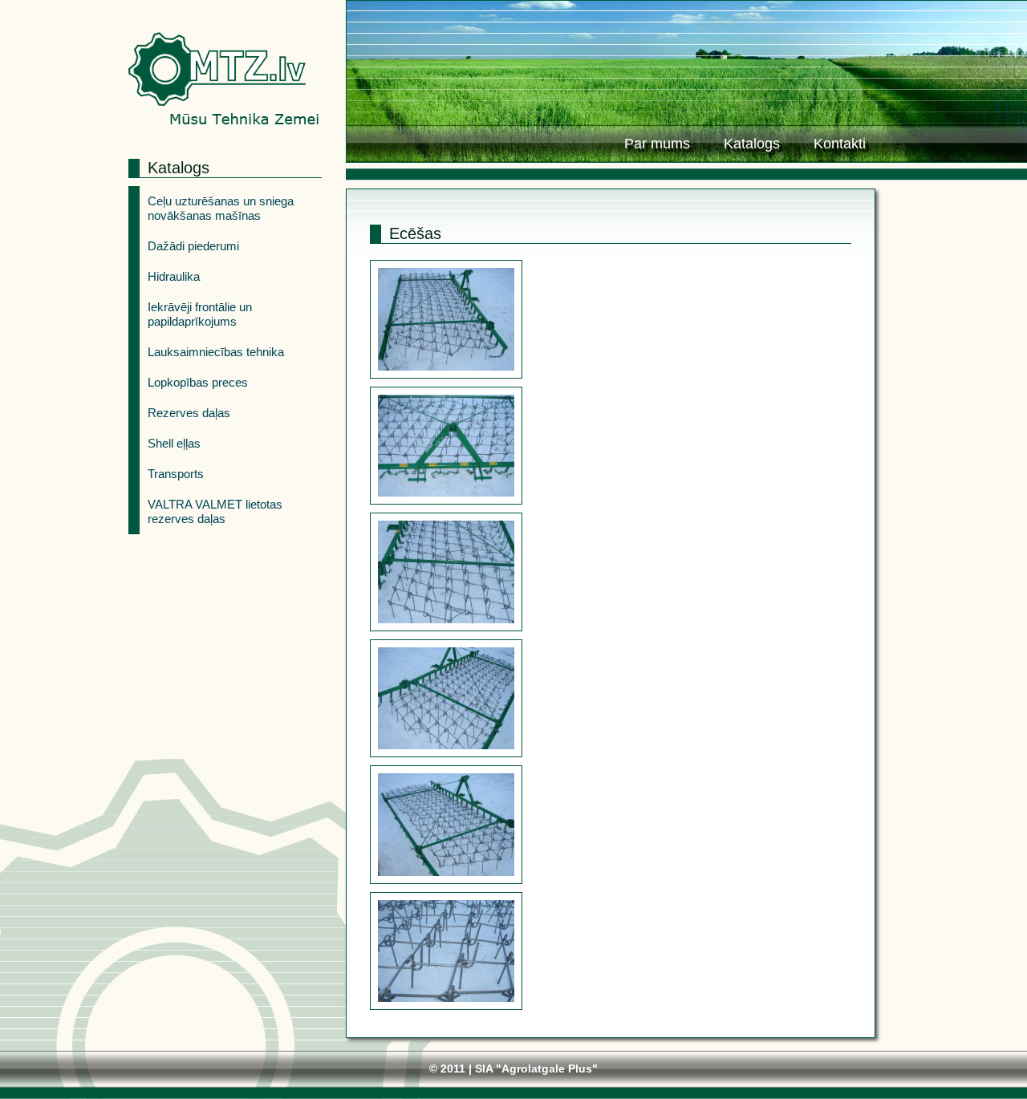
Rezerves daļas (189, 413)
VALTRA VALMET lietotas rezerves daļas (215, 511)
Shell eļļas (174, 443)
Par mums (657, 144)
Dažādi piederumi (193, 246)
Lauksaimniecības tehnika (216, 352)
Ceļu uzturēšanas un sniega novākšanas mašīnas (221, 208)
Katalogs (752, 144)
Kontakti (840, 144)
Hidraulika (174, 276)
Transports (176, 474)
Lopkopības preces (198, 382)
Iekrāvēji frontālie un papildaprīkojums (200, 314)
